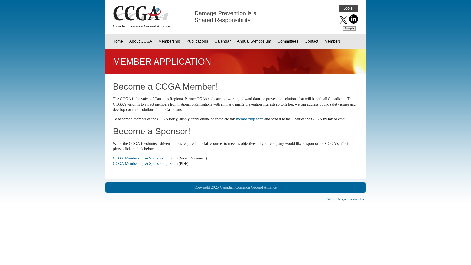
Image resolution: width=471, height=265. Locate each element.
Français (349, 28)
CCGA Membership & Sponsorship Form (145, 158)
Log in (348, 8)
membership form (249, 119)
